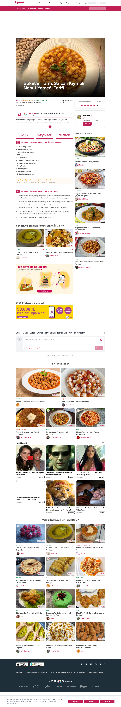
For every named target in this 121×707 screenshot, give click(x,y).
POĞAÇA (18, 643)
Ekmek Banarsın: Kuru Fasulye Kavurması (88, 433)
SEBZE (78, 610)
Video (41, 3)
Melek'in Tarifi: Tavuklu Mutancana (59, 252)
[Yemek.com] (20, 2)
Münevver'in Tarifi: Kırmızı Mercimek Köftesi (86, 647)
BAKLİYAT (78, 191)
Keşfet (68, 3)
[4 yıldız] (91, 105)
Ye (57, 3)
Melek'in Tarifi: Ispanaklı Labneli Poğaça (28, 647)
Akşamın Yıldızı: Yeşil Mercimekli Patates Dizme (87, 229)
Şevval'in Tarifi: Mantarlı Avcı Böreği (57, 581)
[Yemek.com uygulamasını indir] (22, 664)
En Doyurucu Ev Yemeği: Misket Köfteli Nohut (58, 433)
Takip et (87, 124)
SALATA (77, 159)
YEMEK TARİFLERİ (27, 100)
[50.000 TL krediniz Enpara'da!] (44, 312)
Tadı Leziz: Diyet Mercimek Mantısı (75, 402)
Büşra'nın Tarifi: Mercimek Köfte (29, 613)
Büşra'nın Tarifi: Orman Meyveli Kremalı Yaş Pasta (58, 614)
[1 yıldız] (82, 105)
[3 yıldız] (88, 105)
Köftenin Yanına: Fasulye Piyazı (87, 162)
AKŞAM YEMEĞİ (66, 399)
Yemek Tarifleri (31, 3)
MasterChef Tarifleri (44, 8)
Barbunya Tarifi (32, 8)
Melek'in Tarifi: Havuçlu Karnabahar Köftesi (90, 614)
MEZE (18, 610)
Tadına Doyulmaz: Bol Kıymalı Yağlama (27, 433)
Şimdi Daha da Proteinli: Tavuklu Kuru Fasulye (89, 263)
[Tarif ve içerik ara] (86, 3)
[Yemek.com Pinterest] (104, 664)
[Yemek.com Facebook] (100, 664)
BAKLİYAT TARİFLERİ (42, 100)
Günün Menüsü (49, 3)
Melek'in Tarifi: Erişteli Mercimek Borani (59, 647)
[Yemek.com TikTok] (86, 664)
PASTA (48, 610)
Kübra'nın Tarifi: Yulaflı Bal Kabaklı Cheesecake (89, 549)
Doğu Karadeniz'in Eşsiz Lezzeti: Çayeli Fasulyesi (88, 195)
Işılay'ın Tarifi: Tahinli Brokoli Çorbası (27, 253)
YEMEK (18, 100)
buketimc (86, 116)
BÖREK (48, 577)
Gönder (98, 348)
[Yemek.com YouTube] (91, 664)
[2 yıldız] (85, 105)
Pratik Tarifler (20, 8)
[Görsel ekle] (101, 339)
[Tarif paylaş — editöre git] (44, 278)
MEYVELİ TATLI (81, 577)
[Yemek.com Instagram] (82, 664)
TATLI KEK (19, 545)
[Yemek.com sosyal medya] (58, 681)
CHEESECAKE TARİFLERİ (83, 545)
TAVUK (47, 249)
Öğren (62, 3)
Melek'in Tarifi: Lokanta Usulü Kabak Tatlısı (88, 581)
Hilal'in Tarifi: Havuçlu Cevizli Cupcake (27, 549)
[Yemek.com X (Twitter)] (96, 664)
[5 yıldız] (94, 105)
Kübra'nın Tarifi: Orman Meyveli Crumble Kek (28, 581)
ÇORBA (18, 249)
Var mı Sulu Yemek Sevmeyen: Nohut (30, 402)
